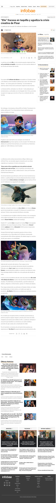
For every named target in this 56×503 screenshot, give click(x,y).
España (34, 6)
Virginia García (8, 30)
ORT (40, 14)
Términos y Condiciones (49, 478)
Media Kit (38, 486)
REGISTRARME (43, 6)
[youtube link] (4, 485)
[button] (2, 6)
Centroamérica (17, 488)
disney (11, 356)
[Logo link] (28, 10)
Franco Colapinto (27, 14)
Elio (2, 356)
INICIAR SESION (51, 6)
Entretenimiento (5, 17)
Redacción (28, 478)
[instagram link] (9, 483)
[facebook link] (4, 483)
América (17, 478)
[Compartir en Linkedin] (29, 58)
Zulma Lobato (21, 14)
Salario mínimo (33, 14)
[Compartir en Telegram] (32, 58)
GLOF (38, 14)
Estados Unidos (24, 6)
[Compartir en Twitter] (27, 58)
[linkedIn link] (9, 485)
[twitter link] (7, 483)
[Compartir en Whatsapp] (22, 58)
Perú (17, 486)
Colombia (30, 6)
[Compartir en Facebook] (24, 58)
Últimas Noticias (17, 490)
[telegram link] (7, 485)
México (38, 6)
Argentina (18, 6)
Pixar (6, 356)
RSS (17, 492)
